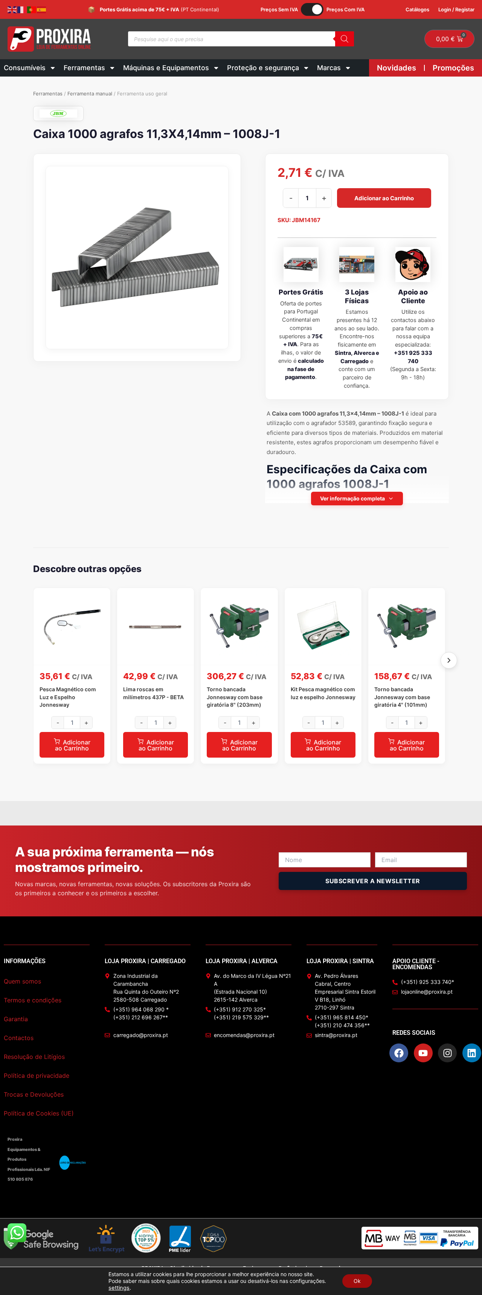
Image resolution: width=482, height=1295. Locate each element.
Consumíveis (25, 68)
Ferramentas (84, 68)
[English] (12, 9)
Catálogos (417, 9)
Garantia (16, 1019)
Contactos (19, 1038)
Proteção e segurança (263, 68)
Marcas (329, 68)
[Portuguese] (32, 9)
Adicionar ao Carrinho (384, 198)
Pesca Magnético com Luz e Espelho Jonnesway (68, 697)
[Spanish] (42, 9)
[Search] (344, 38)
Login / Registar (456, 9)
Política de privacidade (36, 1075)
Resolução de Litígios (34, 1056)
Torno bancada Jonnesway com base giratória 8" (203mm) (234, 697)
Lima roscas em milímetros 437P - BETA (153, 693)
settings (119, 1287)
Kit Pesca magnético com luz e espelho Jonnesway (323, 693)
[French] (22, 9)
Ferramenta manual (89, 94)
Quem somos (22, 981)
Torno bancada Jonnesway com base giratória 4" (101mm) (402, 697)
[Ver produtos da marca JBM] (58, 113)
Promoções (453, 67)
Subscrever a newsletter (372, 881)
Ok (357, 1281)
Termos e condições (32, 1000)
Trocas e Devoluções (34, 1094)
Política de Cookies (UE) (39, 1113)
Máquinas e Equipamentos (166, 68)
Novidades (396, 67)
